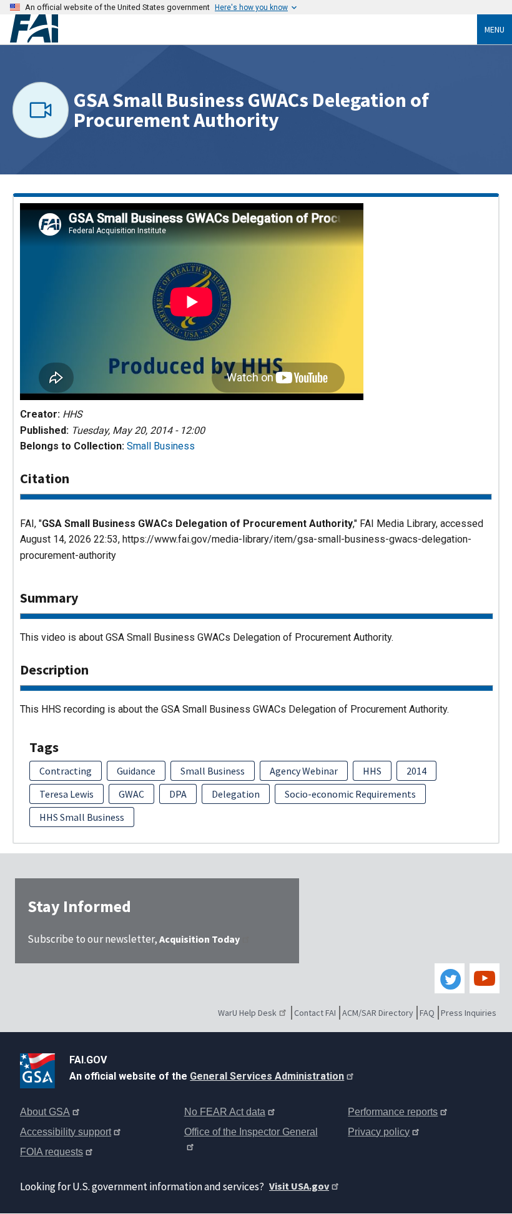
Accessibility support (65, 1131)
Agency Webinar (304, 771)
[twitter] (450, 978)
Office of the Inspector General (251, 1131)
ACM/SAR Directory (377, 1012)
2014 (416, 771)
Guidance (136, 771)
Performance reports (393, 1111)
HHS (372, 771)
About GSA (45, 1111)
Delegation (236, 794)
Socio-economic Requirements (350, 794)
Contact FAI (315, 1012)
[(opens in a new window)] (39, 1068)
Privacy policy (379, 1131)
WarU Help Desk (247, 1012)
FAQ (427, 1012)
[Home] (243, 28)
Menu (495, 29)
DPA (178, 794)
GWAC (131, 794)
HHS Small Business (81, 817)
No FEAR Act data (224, 1111)
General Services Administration (267, 1076)
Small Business (161, 446)
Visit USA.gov (299, 1186)
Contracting (65, 771)
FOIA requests (51, 1151)
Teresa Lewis (66, 794)
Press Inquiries (468, 1012)
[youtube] (485, 978)
